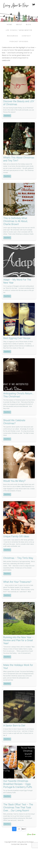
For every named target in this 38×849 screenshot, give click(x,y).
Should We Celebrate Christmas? (14, 422)
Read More (7, 115)
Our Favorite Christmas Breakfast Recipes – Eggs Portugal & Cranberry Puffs (17, 784)
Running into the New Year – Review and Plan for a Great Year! (18, 640)
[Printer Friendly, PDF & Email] (31, 834)
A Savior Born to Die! (14, 725)
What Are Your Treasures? (17, 581)
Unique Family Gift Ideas (16, 536)
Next (23, 829)
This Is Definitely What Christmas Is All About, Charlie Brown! (15, 221)
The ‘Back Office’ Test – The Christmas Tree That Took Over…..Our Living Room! (18, 807)
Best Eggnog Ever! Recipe (16, 338)
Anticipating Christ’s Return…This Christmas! (18, 395)
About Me (23, 844)
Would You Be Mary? (14, 480)
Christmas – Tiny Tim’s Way (18, 558)
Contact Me (15, 844)
